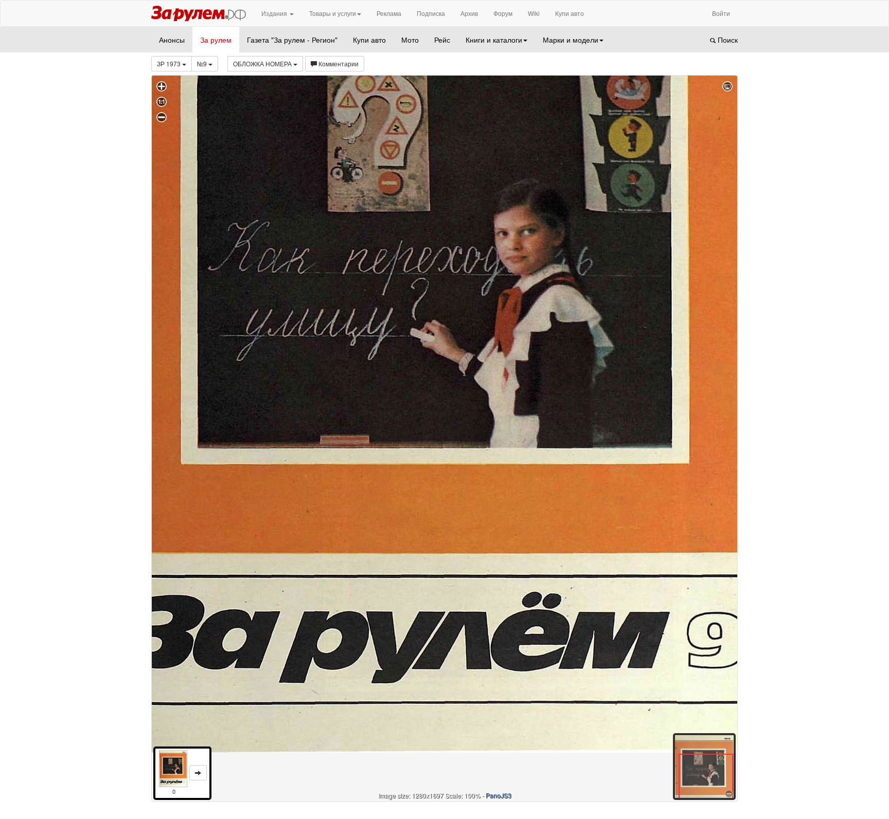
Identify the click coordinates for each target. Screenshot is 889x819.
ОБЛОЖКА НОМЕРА (263, 63)
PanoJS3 (498, 795)
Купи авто (569, 13)
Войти (721, 13)
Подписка (431, 13)
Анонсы (172, 39)
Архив (469, 13)
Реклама (389, 13)
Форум (502, 13)
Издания (275, 13)
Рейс (442, 39)
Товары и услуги (332, 13)
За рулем (216, 39)
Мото (410, 39)
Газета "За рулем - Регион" (292, 39)
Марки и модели (570, 39)
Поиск (727, 39)
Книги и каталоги (494, 39)
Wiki (534, 13)
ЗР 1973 (169, 63)
